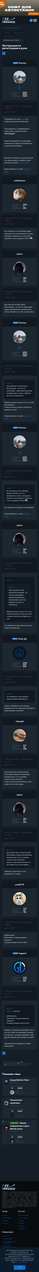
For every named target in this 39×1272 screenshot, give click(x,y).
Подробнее (21, 1262)
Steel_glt (22, 639)
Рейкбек (6, 1220)
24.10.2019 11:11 (20, 1093)
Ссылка (8, 109)
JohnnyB (20, 722)
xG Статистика (24, 1218)
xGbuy (22, 1226)
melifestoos (19, 181)
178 (21, 1062)
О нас (5, 1236)
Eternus (22, 63)
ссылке (23, 119)
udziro (19, 254)
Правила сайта (8, 1239)
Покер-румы (7, 1218)
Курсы (6, 1215)
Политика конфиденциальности (10, 1246)
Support (22, 953)
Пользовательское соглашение (9, 1242)
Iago (16, 1114)
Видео (22, 1223)
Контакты (23, 1228)
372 (5, 1065)
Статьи (6, 1223)
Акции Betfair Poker (19, 1080)
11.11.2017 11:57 (19, 1116)
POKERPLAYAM (24, 163)
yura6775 (19, 885)
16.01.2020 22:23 (20, 1142)
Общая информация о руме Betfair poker (19, 1126)
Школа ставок (24, 1215)
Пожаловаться (26, 106)
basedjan (17, 1091)
